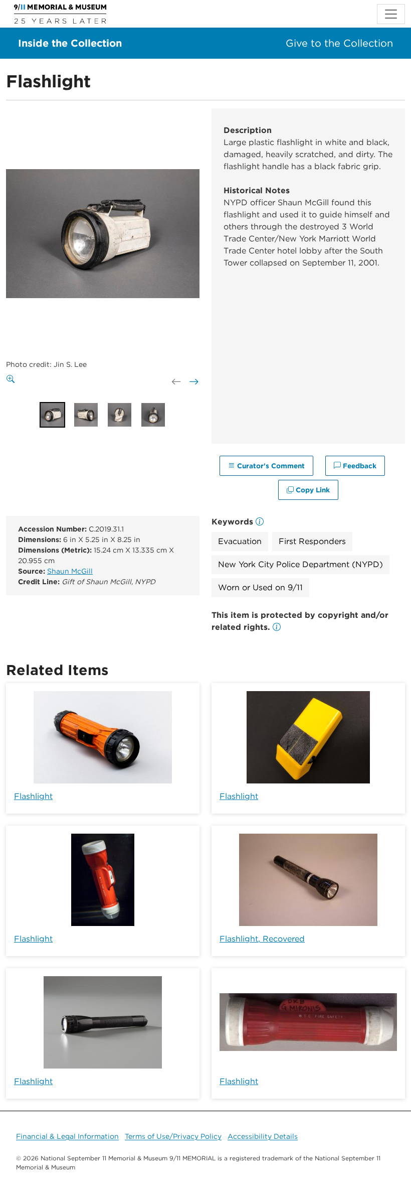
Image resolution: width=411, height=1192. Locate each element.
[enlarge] (12, 379)
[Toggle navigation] (391, 14)
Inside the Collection (70, 43)
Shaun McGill (70, 571)
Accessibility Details (263, 1136)
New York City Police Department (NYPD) (300, 564)
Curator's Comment (270, 466)
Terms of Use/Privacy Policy (173, 1136)
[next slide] (192, 382)
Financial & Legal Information (67, 1136)
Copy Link (312, 490)
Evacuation (240, 541)
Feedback (358, 466)
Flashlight (33, 796)
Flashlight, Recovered (262, 939)
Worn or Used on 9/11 (260, 587)
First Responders (312, 541)
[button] (277, 627)
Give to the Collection (339, 43)
